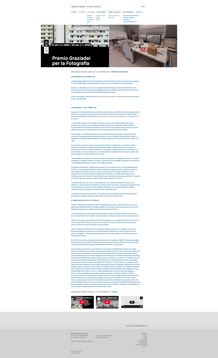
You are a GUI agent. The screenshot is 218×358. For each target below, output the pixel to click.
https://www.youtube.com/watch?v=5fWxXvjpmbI (110, 96)
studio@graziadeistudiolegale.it (84, 341)
